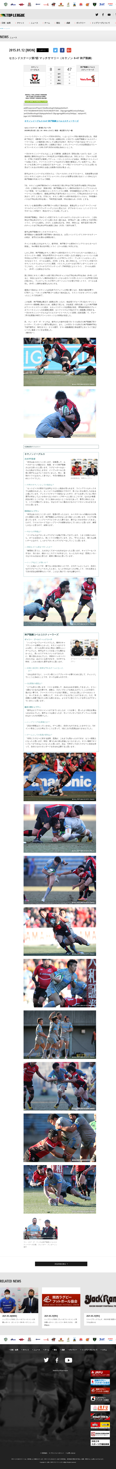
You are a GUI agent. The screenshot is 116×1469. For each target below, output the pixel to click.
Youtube (109, 14)
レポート (42, 50)
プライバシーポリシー (57, 1453)
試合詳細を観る (60, 1264)
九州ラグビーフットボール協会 (100, 1399)
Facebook (103, 14)
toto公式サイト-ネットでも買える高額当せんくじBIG (100, 1425)
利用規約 (44, 1453)
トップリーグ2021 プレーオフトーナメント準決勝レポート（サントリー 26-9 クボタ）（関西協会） (60, 1322)
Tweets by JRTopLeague (60, 1370)
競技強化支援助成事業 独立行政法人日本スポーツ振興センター (100, 1434)
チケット (20, 23)
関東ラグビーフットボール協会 (100, 1382)
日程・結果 (6, 23)
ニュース (34, 23)
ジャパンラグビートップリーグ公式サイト (12, 15)
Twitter (96, 14)
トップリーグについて (101, 23)
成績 (68, 23)
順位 (58, 23)
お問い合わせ (71, 1453)
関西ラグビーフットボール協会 (100, 1391)
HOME (1, 28)
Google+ (69, 50)
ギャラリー (80, 23)
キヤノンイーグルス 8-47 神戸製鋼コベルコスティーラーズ (51, 121)
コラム (104, 1350)
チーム (47, 23)
